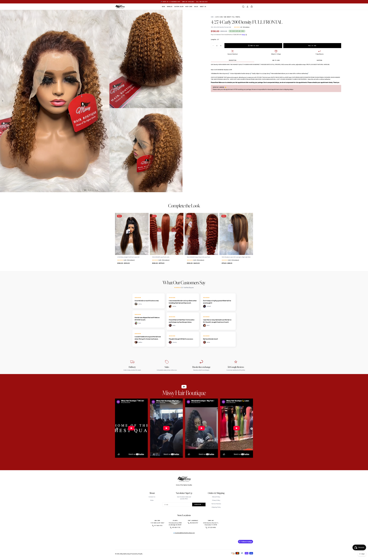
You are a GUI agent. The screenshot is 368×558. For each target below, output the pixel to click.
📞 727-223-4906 (211, 527)
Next (251, 428)
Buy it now (312, 45)
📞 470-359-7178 (175, 527)
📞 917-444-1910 (157, 525)
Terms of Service (216, 503)
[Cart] (252, 7)
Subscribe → (198, 504)
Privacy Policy (216, 500)
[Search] (243, 7)
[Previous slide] (2, 101)
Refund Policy (216, 497)
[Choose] (145, 252)
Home (212, 17)
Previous (117, 428)
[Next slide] (180, 101)
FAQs (151, 500)
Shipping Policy (216, 507)
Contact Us (152, 497)
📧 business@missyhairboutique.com (184, 533)
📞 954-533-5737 (193, 523)
